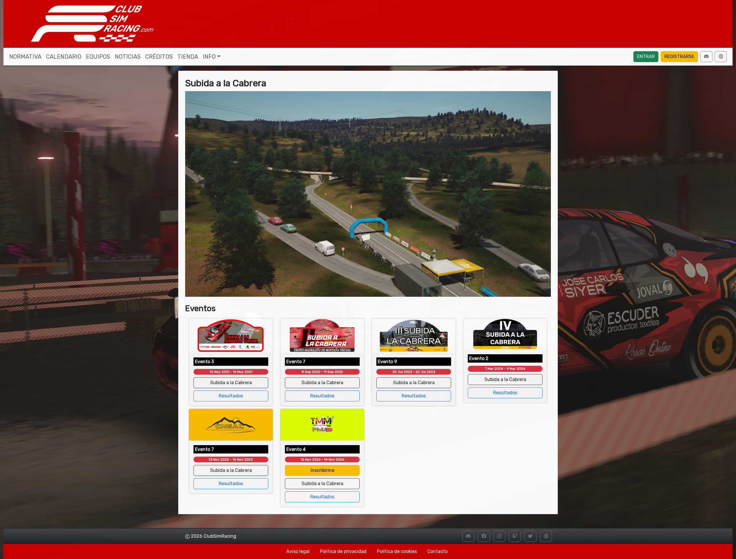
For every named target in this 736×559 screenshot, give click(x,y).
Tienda (187, 56)
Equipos (98, 56)
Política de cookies (397, 551)
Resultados (231, 396)
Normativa (25, 56)
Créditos (159, 56)
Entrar (646, 56)
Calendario (63, 56)
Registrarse (679, 56)
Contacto (437, 551)
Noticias (128, 56)
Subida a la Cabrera (231, 382)
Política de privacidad (343, 551)
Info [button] (209, 56)
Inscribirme (322, 470)
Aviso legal (298, 551)
